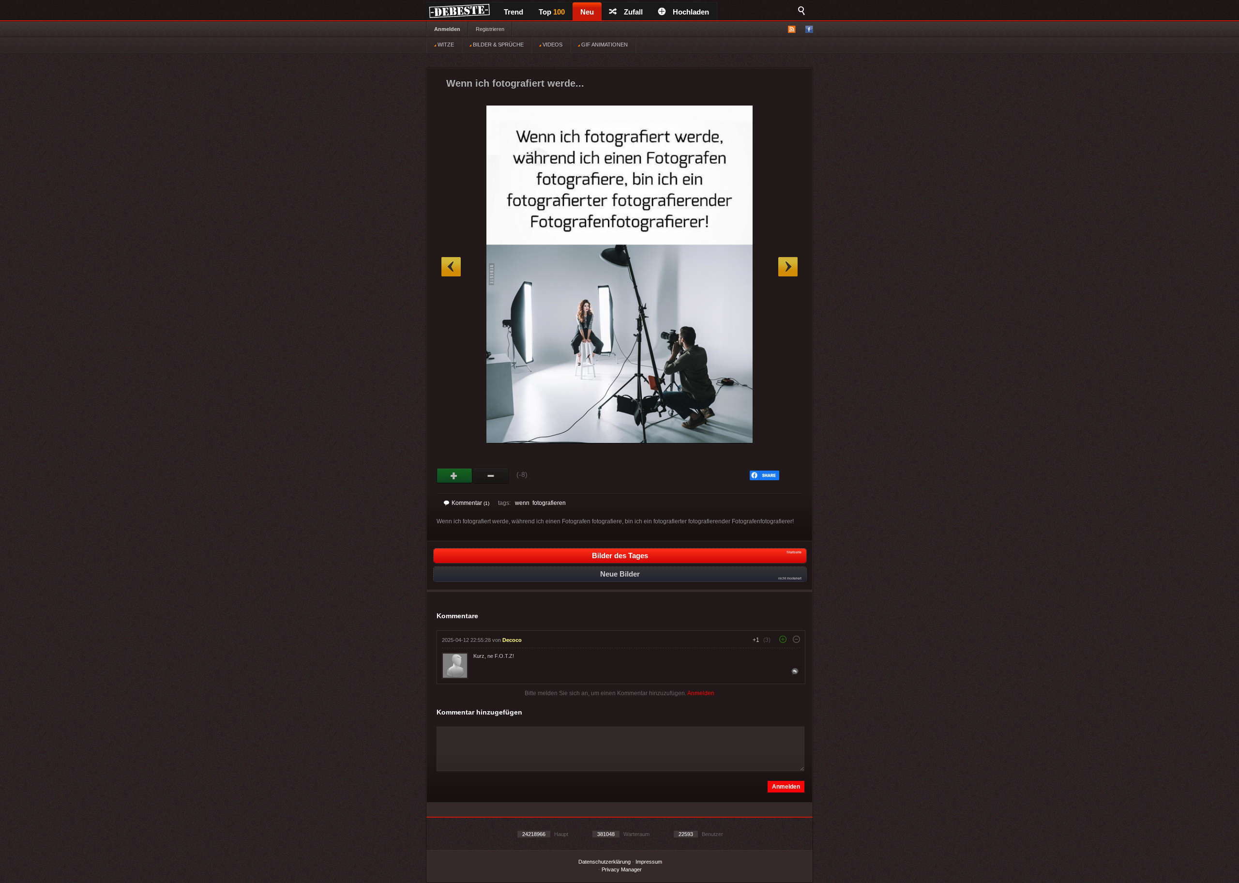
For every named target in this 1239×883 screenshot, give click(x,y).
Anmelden (447, 29)
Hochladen (691, 12)
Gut (455, 476)
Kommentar (470, 503)
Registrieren (490, 29)
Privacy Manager (622, 869)
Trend (513, 12)
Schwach (491, 476)
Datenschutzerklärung (604, 862)
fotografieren (549, 503)
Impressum (648, 862)
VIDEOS (551, 44)
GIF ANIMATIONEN (604, 44)
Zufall (633, 12)
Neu (587, 12)
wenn (522, 503)
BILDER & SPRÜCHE (497, 44)
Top (552, 12)
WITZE (445, 44)
